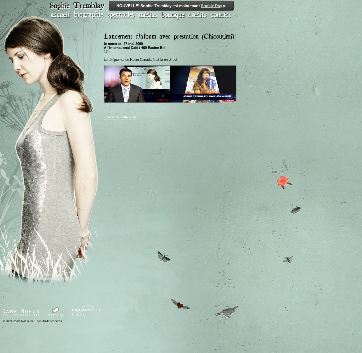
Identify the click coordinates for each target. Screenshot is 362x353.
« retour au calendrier (120, 117)
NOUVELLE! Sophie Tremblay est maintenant (171, 5)
